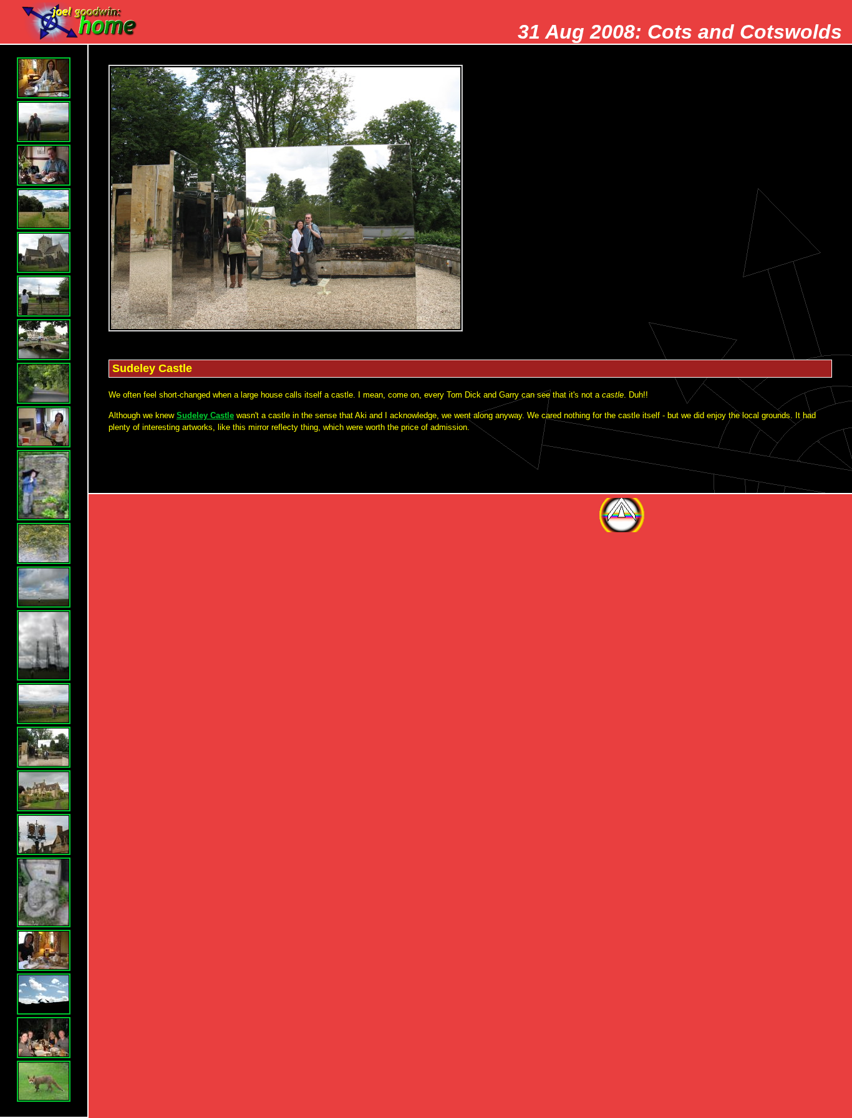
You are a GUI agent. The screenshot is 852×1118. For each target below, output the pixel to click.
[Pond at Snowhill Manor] (43, 543)
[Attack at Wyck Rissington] (43, 296)
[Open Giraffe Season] (43, 994)
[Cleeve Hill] (43, 587)
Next (753, 515)
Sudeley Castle (205, 415)
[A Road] (43, 383)
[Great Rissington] (43, 252)
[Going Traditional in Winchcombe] (43, 165)
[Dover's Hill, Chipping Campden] (43, 121)
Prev (687, 515)
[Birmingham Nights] (43, 1037)
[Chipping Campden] (43, 790)
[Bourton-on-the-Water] (43, 339)
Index (818, 515)
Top (622, 515)
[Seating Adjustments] (43, 834)
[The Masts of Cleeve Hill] (43, 645)
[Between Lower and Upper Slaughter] (43, 208)
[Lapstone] (43, 426)
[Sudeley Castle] (43, 747)
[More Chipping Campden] (43, 893)
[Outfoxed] (43, 1081)
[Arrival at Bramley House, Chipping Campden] (43, 77)
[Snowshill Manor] (43, 485)
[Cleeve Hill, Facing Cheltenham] (43, 703)
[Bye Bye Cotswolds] (43, 950)
